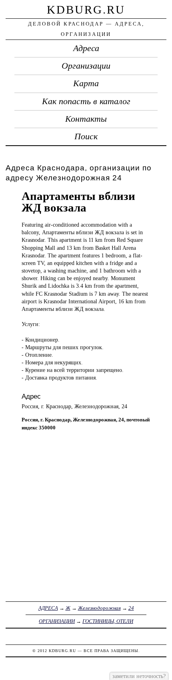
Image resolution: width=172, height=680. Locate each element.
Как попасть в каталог (86, 101)
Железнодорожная (99, 608)
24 (131, 608)
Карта (86, 83)
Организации (86, 66)
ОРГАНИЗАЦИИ (57, 621)
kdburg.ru (86, 9)
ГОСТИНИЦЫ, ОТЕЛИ (107, 621)
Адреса (86, 48)
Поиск (86, 136)
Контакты (86, 119)
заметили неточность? (139, 676)
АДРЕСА (48, 608)
